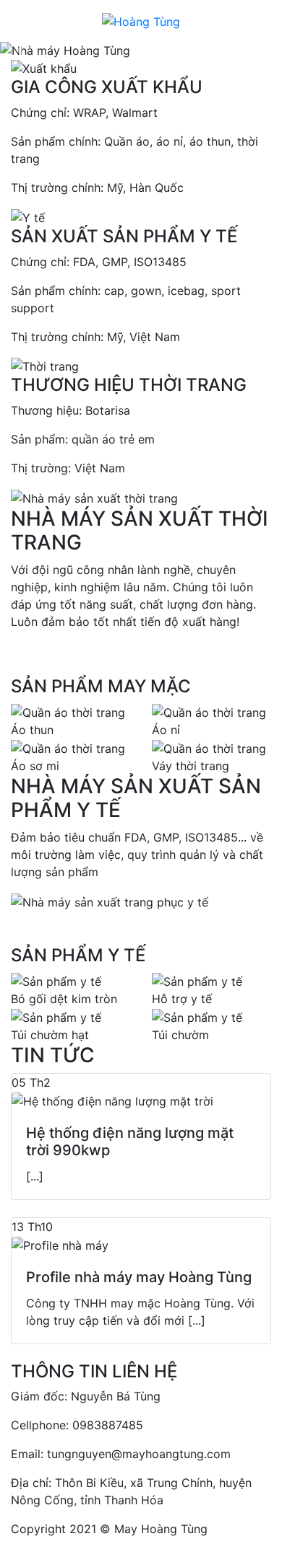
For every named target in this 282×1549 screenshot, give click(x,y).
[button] (21, 50)
